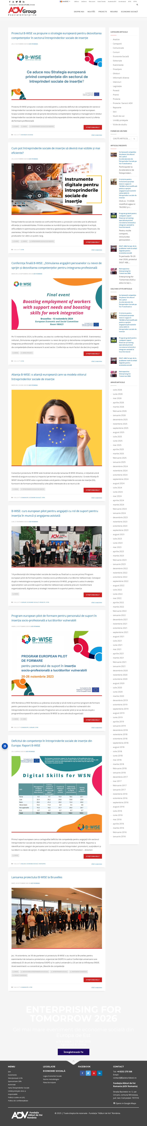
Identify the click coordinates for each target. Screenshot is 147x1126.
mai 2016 (117, 819)
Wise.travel (92, 1)
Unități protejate (120, 120)
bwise (25, 126)
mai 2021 (117, 649)
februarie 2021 (120, 662)
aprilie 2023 (118, 551)
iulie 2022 (117, 589)
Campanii (117, 43)
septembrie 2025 (120, 428)
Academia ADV (112, 1)
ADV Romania (33, 44)
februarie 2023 (120, 560)
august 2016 (118, 806)
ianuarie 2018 (119, 772)
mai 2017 (117, 781)
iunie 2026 (118, 394)
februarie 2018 (120, 768)
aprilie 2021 (118, 653)
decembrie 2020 (120, 670)
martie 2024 (118, 504)
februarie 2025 (120, 457)
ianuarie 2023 (119, 564)
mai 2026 (117, 398)
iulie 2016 (117, 811)
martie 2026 (118, 406)
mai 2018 (117, 760)
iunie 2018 (118, 755)
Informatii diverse (27, 134)
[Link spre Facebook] (82, 1073)
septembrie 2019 (120, 708)
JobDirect (84, 1)
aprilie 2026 (118, 402)
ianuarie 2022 (119, 615)
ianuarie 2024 (119, 513)
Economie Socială (35, 497)
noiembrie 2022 (120, 572)
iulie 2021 (117, 640)
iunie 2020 (118, 691)
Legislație (117, 86)
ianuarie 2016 (119, 836)
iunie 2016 (118, 815)
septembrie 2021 (120, 632)
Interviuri (117, 82)
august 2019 (118, 713)
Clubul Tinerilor (101, 1)
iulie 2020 (117, 687)
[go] (134, 138)
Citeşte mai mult (93, 127)
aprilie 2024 (118, 500)
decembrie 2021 (120, 619)
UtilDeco (76, 1)
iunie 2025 (118, 440)
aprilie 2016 (118, 823)
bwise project (27, 352)
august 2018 (118, 747)
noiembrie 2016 (120, 794)
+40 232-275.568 (23, 5)
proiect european (20, 975)
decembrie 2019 (120, 700)
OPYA (135, 1)
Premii (116, 94)
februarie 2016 (120, 832)
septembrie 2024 (120, 479)
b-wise (16, 126)
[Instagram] (20, 1)
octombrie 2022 (120, 577)
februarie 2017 (120, 785)
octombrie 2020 (120, 679)
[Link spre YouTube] (93, 1073)
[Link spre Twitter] (88, 1073)
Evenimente (118, 65)
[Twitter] (16, 1)
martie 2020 (118, 696)
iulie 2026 (117, 389)
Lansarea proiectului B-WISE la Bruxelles (36, 877)
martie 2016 (118, 828)
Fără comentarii (96, 135)
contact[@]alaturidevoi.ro (124, 1077)
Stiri (22, 249)
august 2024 (118, 483)
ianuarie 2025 (119, 462)
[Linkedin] (23, 1)
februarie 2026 (120, 411)
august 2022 (118, 585)
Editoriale (117, 60)
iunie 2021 (118, 645)
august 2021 (118, 636)
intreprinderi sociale (60, 971)
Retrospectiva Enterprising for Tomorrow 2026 (125, 271)
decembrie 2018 (120, 730)
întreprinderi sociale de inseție (33, 489)
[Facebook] (9, 1)
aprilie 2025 (118, 449)
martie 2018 (118, 764)
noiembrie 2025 (120, 423)
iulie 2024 (117, 487)
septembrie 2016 (120, 802)
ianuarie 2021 (119, 666)
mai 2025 (117, 445)
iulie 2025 (117, 436)
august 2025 (118, 432)
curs (24, 719)
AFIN (129, 1)
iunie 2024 (118, 492)
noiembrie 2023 (120, 521)
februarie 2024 (120, 509)
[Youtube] (13, 1)
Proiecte (42, 602)
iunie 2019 (118, 717)
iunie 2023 (118, 543)
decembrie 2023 (120, 517)
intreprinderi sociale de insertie (42, 126)
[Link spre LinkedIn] (99, 1073)
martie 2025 (118, 453)
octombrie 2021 (120, 628)
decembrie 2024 (120, 466)
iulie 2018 (117, 751)
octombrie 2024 (120, 474)
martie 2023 (118, 555)
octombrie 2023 (120, 526)
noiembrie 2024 (120, 470)
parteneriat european (79, 971)
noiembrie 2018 (120, 734)
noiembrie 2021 (120, 623)
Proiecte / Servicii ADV (123, 103)
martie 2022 (118, 606)
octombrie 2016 (120, 798)
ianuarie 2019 (119, 725)
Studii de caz (118, 116)
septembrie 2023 (120, 530)
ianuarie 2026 (119, 415)
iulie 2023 (117, 538)
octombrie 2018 (120, 738)
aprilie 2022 (118, 602)
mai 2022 (117, 598)
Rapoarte (42, 863)
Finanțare (117, 69)
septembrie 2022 (120, 581)
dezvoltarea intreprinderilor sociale (35, 971)
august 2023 (118, 534)
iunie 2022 (118, 594)
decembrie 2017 (120, 777)
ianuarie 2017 (119, 789)
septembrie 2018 (120, 743)
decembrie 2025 (120, 419)
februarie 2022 (120, 611)
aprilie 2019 (118, 721)
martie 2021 (118, 657)
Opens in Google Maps (125, 1103)
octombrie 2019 (120, 704)
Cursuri (23, 602)
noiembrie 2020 (120, 674)
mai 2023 (117, 547)
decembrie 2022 (120, 568)
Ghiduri (116, 73)
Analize (23, 863)
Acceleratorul (122, 1)
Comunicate (25, 497)
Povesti (116, 90)
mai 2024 (117, 496)
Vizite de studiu (120, 124)
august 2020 (118, 683)
